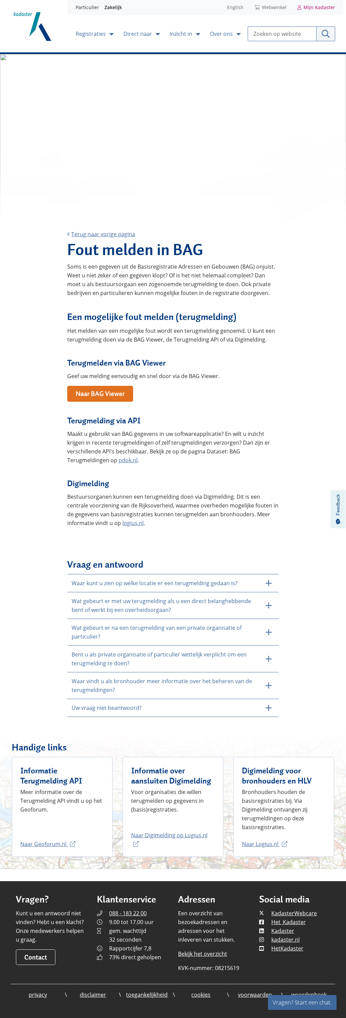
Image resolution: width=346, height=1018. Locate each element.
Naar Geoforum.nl (44, 844)
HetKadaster (287, 948)
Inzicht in (182, 34)
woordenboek (309, 994)
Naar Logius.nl (261, 844)
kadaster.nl (285, 939)
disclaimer (93, 994)
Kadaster (282, 931)
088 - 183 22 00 (128, 913)
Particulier (87, 7)
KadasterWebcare (294, 913)
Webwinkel (274, 7)
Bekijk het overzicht (202, 954)
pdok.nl (128, 460)
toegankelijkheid (147, 994)
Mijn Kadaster (319, 7)
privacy (38, 994)
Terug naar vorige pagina (103, 234)
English (235, 7)
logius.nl (133, 523)
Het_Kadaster (288, 922)
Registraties (91, 34)
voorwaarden (255, 994)
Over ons (222, 34)
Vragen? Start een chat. (302, 1002)
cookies (201, 994)
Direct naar (138, 34)
